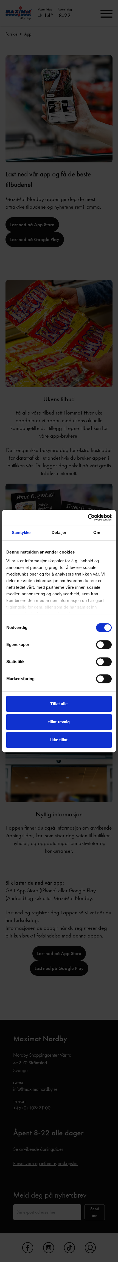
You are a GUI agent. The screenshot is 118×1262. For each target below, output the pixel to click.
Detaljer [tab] (59, 532)
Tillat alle (59, 703)
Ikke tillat (59, 739)
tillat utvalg (59, 721)
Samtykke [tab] (21, 532)
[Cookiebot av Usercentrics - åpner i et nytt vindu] (88, 517)
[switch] (104, 644)
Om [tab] (96, 532)
